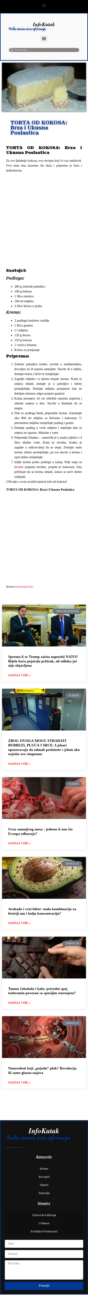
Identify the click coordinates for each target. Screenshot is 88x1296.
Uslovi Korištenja (44, 1215)
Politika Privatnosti (44, 1231)
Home (44, 1168)
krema (19, 467)
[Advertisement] (44, 221)
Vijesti (44, 1184)
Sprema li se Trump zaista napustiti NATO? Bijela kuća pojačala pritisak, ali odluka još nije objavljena (43, 661)
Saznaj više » (19, 675)
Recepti (44, 1176)
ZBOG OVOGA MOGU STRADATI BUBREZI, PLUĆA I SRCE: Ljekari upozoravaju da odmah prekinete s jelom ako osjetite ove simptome (44, 747)
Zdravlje (44, 1193)
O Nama (44, 1223)
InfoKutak (44, 24)
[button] (44, 5)
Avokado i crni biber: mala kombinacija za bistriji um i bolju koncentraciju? (42, 911)
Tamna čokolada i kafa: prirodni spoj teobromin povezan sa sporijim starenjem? (42, 991)
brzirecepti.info (23, 586)
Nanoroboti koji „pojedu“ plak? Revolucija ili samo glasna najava (42, 1070)
